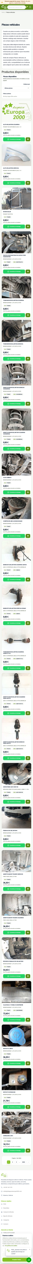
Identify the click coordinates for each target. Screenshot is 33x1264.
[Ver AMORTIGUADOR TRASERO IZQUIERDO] (28, 932)
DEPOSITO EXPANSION (9, 1092)
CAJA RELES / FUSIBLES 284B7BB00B (13, 1005)
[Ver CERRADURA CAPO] (28, 1150)
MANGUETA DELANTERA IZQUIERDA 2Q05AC (15, 564)
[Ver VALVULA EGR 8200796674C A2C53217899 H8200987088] (28, 271)
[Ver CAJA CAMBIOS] (28, 492)
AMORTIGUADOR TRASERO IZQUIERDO (13, 917)
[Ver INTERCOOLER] (28, 226)
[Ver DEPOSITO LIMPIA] (28, 1063)
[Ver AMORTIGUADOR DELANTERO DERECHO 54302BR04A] (28, 404)
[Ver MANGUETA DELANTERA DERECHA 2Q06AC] (28, 623)
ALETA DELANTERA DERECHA (11, 168)
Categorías (6, 1220)
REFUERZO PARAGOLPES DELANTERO (13, 961)
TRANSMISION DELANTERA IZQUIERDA (13, 300)
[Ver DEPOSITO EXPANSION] (28, 1107)
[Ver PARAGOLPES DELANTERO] (28, 845)
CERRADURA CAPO (8, 1135)
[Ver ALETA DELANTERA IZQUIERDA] (28, 139)
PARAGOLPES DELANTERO (10, 830)
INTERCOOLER (7, 211)
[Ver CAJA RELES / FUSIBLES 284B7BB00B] (28, 1020)
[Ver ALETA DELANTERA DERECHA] (28, 183)
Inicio (4, 1204)
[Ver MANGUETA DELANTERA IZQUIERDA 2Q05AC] (28, 579)
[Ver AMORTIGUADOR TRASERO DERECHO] (28, 889)
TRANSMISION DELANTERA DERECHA (13, 344)
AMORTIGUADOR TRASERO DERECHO (13, 874)
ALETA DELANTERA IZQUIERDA (11, 124)
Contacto (5, 1224)
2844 (23, 1162)
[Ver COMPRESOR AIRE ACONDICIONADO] (28, 536)
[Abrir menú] (30, 7)
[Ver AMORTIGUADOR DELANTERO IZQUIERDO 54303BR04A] (28, 449)
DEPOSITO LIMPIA (8, 1048)
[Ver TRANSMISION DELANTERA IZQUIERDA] (28, 315)
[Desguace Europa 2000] (4, 7)
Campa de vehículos (8, 1212)
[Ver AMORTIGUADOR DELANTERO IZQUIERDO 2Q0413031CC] (28, 713)
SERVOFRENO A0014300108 (10, 787)
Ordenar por (26, 84)
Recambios (6, 1208)
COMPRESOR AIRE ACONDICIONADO (12, 521)
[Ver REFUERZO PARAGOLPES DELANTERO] (28, 976)
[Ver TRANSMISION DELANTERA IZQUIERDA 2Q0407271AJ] (28, 668)
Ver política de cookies (11, 1245)
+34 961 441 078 (7, 1187)
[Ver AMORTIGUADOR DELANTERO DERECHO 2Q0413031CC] (28, 758)
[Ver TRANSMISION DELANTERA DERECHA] (28, 359)
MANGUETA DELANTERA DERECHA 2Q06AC (14, 608)
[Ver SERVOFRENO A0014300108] (28, 802)
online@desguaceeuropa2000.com (12, 1191)
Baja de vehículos (7, 1216)
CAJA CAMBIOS (7, 477)
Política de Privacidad (9, 1232)
